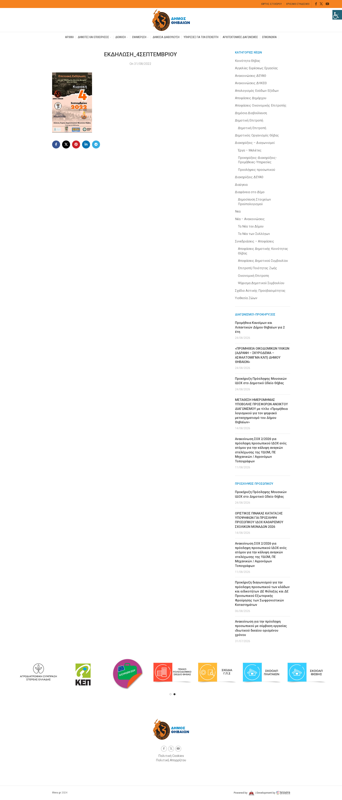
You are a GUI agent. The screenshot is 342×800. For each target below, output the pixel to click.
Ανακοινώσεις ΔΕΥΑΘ (250, 76)
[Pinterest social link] (76, 144)
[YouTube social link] (327, 4)
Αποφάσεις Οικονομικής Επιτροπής (260, 105)
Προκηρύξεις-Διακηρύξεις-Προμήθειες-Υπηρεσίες (257, 160)
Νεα (238, 211)
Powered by (241, 792)
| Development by (265, 792)
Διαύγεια (241, 185)
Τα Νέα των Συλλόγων (254, 234)
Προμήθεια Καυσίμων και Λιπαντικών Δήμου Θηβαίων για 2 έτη (260, 327)
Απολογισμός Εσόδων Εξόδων (257, 91)
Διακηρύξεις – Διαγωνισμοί (255, 143)
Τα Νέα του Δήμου (251, 226)
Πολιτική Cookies (171, 756)
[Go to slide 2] (174, 694)
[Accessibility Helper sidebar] (337, 15)
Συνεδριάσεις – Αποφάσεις (254, 241)
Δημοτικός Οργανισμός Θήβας (257, 135)
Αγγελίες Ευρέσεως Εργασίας (256, 68)
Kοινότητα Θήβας (247, 61)
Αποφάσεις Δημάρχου (250, 98)
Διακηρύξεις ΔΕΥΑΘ (249, 177)
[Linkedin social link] (86, 144)
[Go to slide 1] (170, 694)
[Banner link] (38, 672)
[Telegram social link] (96, 144)
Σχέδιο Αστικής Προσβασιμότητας (260, 291)
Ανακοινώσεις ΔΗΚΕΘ (251, 83)
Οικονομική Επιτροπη (253, 276)
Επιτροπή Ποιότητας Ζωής (257, 268)
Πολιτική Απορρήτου (171, 760)
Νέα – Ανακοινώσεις (250, 219)
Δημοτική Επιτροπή (249, 120)
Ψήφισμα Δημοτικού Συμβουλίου (261, 283)
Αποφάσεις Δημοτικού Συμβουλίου (263, 261)
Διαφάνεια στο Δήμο (250, 192)
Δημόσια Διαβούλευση (251, 113)
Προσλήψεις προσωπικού (256, 170)
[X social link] (321, 4)
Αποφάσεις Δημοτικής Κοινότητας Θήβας (263, 251)
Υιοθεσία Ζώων (246, 298)
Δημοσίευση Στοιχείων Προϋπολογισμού (254, 202)
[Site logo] (171, 20)
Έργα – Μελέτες (250, 150)
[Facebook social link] (316, 4)
